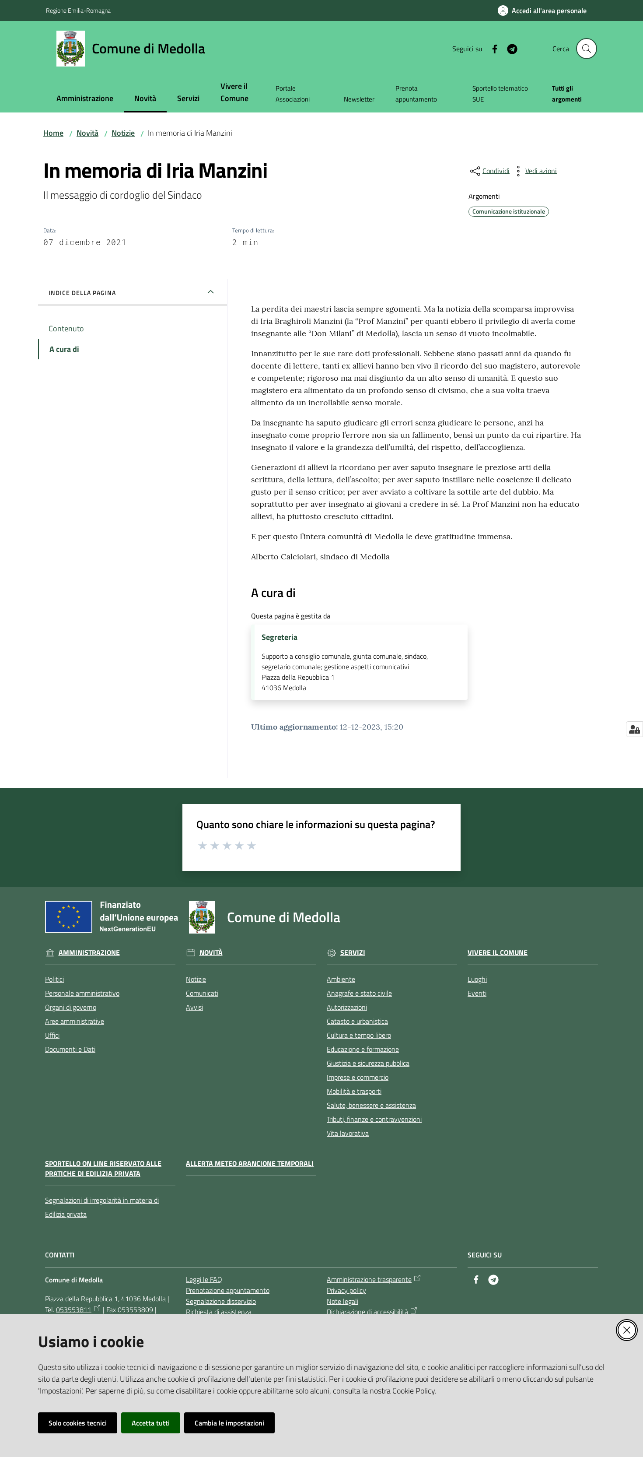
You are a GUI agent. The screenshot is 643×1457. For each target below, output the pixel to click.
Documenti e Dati (70, 1049)
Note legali (342, 1301)
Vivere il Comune (498, 953)
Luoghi (477, 979)
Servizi (352, 953)
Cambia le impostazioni (229, 1423)
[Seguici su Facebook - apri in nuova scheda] (491, 48)
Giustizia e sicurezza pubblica (368, 1063)
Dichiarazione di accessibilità (367, 1311)
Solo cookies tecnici (78, 1423)
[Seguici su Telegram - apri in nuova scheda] (508, 48)
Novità (87, 133)
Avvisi (194, 1007)
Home (53, 133)
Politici (54, 979)
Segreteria (279, 637)
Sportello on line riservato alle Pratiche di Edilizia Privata (103, 1169)
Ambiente (341, 979)
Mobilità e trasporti (354, 1091)
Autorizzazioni (347, 1007)
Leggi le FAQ (204, 1279)
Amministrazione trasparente (369, 1279)
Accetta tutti (151, 1423)
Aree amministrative (74, 1021)
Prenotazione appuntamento (227, 1290)
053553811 (73, 1309)
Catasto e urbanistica (357, 1021)
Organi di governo (70, 1007)
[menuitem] (85, 99)
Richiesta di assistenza (219, 1311)
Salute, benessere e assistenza (371, 1105)
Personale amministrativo (82, 993)
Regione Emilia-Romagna (78, 10)
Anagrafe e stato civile (359, 993)
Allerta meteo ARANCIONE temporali (250, 1164)
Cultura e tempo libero (359, 1035)
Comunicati (202, 993)
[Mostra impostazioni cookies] (634, 729)
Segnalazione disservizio (221, 1301)
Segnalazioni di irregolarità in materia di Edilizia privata (102, 1207)
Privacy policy (346, 1290)
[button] (586, 48)
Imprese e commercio (357, 1077)
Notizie (123, 133)
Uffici (52, 1035)
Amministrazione (89, 953)
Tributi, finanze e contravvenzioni (374, 1119)
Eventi (477, 993)
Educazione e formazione (363, 1049)
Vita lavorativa (348, 1133)
